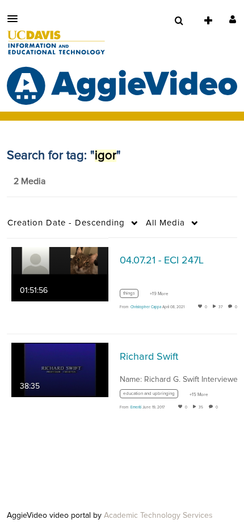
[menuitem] (179, 21)
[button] (16, 19)
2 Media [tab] (29, 181)
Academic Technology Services (158, 516)
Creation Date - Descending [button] (66, 223)
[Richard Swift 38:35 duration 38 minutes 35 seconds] (59, 370)
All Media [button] (165, 223)
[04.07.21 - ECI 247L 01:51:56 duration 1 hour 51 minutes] (59, 274)
